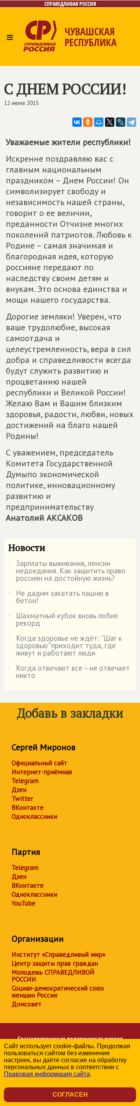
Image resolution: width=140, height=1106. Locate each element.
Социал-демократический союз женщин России (58, 992)
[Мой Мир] (98, 122)
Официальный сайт (39, 762)
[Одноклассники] (88, 122)
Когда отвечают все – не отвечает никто (69, 672)
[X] (109, 122)
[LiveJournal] (120, 122)
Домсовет (27, 1004)
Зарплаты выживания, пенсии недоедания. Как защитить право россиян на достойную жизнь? (67, 571)
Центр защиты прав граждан (55, 963)
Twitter (22, 798)
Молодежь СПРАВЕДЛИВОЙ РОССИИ (53, 976)
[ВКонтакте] (77, 122)
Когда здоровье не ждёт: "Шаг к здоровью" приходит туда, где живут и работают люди (65, 646)
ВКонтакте (28, 807)
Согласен (70, 1094)
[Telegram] (131, 122)
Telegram (25, 780)
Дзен (19, 789)
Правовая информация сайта (47, 1074)
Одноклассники (34, 816)
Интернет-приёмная (42, 771)
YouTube (23, 903)
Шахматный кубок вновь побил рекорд (63, 620)
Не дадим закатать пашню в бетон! (58, 597)
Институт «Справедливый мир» (58, 954)
